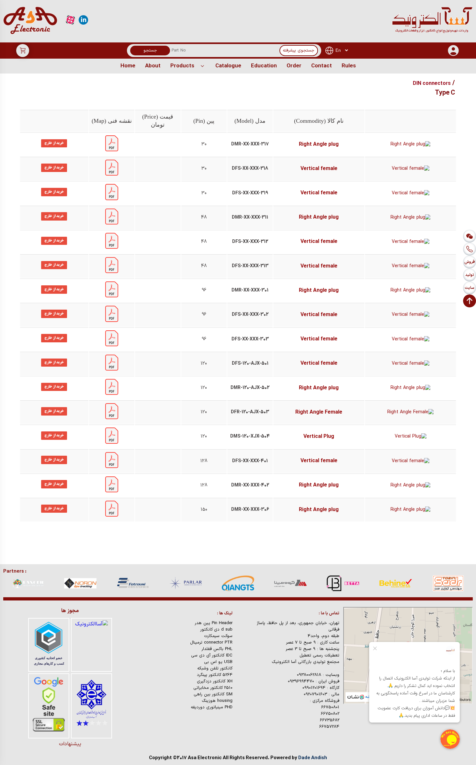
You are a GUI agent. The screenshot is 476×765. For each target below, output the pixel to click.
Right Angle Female (318, 412)
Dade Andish (312, 758)
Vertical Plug (318, 436)
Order (294, 66)
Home (127, 66)
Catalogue (228, 66)
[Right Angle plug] (111, 150)
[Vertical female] (111, 174)
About (153, 66)
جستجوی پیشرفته (298, 50)
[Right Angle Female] (111, 418)
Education (264, 66)
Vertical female (318, 169)
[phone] (469, 249)
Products (182, 66)
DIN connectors (432, 83)
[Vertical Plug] (111, 442)
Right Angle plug (319, 144)
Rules (349, 66)
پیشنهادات (70, 744)
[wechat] (469, 236)
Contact (321, 66)
